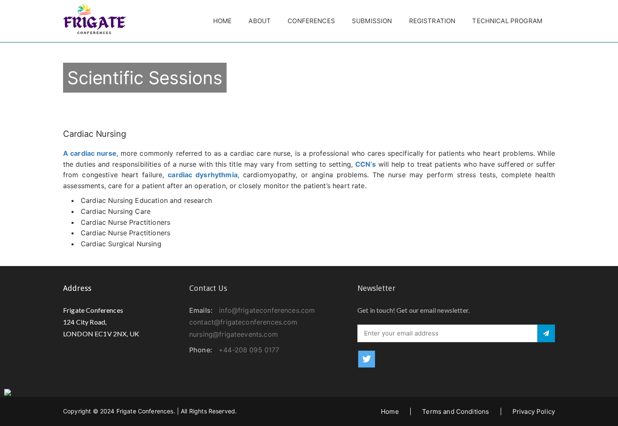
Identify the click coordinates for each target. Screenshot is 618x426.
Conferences (311, 21)
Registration (432, 21)
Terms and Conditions (455, 411)
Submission (372, 21)
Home (222, 21)
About (259, 21)
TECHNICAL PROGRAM (507, 21)
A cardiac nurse (89, 153)
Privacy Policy (533, 411)
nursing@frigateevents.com (233, 334)
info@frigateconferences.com (267, 310)
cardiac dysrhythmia (203, 174)
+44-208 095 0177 (249, 350)
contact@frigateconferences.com (243, 322)
